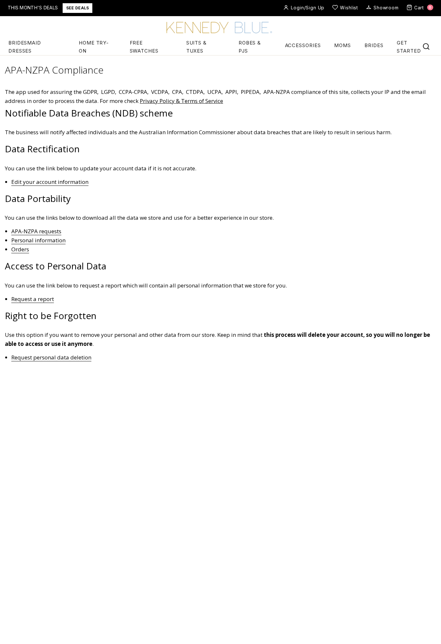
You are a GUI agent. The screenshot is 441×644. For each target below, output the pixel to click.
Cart (423, 7)
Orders (20, 249)
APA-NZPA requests (36, 231)
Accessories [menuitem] (303, 45)
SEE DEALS (77, 7)
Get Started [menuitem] (409, 47)
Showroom (386, 7)
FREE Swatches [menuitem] (144, 47)
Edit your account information (49, 182)
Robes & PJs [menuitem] (250, 47)
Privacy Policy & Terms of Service (181, 101)
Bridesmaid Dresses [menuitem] (24, 47)
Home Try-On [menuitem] (94, 47)
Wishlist (349, 7)
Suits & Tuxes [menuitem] (196, 47)
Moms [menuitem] (342, 45)
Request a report (32, 299)
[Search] (426, 46)
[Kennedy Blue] (220, 28)
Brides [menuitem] (373, 45)
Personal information (38, 240)
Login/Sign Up (307, 7)
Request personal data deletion (51, 357)
